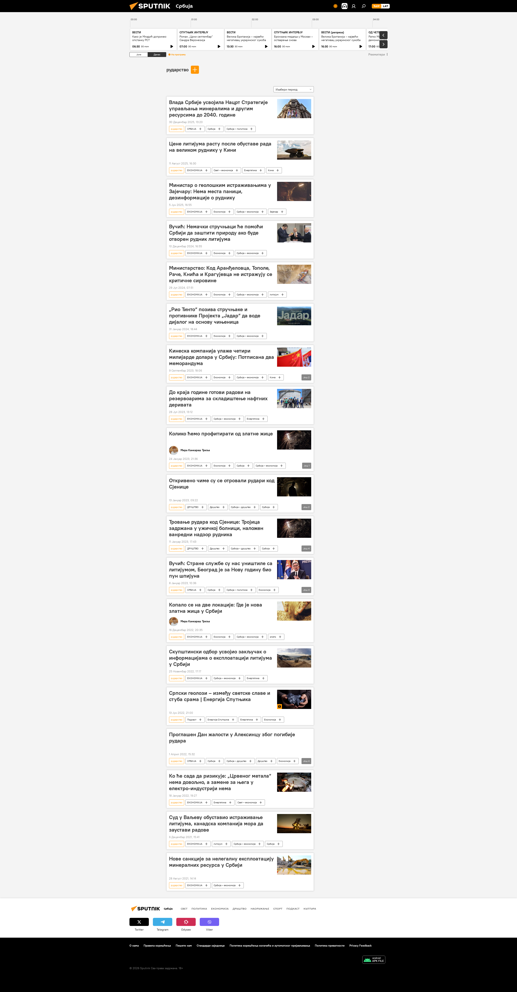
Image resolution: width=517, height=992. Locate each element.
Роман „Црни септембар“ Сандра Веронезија (196, 38)
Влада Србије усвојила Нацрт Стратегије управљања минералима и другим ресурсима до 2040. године (218, 108)
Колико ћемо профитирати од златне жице (221, 433)
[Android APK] (374, 960)
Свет (184, 908)
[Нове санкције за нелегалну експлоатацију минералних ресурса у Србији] (294, 865)
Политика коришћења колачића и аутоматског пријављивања (270, 945)
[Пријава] (354, 6)
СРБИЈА (191, 128)
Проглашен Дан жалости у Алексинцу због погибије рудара (232, 737)
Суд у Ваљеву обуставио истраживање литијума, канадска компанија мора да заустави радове (216, 823)
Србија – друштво (241, 507)
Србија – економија (247, 211)
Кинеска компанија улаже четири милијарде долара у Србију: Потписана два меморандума (221, 357)
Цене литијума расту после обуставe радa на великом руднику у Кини (220, 146)
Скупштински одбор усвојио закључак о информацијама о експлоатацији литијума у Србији (220, 657)
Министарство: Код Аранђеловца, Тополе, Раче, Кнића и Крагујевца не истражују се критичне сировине (220, 274)
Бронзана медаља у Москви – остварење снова (293, 38)
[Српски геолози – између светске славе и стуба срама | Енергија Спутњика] (294, 699)
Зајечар (274, 211)
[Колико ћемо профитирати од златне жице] (294, 440)
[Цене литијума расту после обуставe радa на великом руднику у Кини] (294, 150)
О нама (134, 945)
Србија (211, 128)
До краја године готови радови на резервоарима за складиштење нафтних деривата (218, 398)
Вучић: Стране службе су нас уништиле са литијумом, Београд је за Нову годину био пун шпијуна (220, 569)
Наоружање (260, 908)
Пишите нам (184, 945)
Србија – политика (237, 128)
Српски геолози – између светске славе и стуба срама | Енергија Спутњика (219, 696)
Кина (271, 170)
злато (273, 636)
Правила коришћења (157, 945)
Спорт (277, 908)
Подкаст (191, 719)
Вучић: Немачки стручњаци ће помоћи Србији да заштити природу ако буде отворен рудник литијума (216, 232)
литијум (274, 294)
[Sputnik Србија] (151, 11)
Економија (219, 211)
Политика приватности (330, 945)
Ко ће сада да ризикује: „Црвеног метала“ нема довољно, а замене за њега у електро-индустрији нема (220, 782)
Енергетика (250, 170)
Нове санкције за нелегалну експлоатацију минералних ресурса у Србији (221, 861)
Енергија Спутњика (218, 719)
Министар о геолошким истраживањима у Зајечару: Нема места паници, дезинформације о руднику (220, 191)
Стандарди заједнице (211, 945)
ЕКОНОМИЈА (194, 170)
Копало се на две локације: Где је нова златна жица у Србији (215, 607)
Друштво (215, 507)
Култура (310, 908)
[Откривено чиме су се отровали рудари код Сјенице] (294, 486)
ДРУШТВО (193, 507)
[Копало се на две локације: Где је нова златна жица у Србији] (294, 611)
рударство (177, 69)
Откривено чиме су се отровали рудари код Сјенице (221, 483)
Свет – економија (223, 170)
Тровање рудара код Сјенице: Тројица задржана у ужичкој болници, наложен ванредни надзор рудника (216, 528)
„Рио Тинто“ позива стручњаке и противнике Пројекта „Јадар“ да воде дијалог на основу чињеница (214, 315)
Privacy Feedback (360, 945)
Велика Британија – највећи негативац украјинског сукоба (246, 38)
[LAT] (385, 6)
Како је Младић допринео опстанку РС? (149, 38)
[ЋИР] (376, 6)
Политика (199, 908)
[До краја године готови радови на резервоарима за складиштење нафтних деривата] (294, 398)
